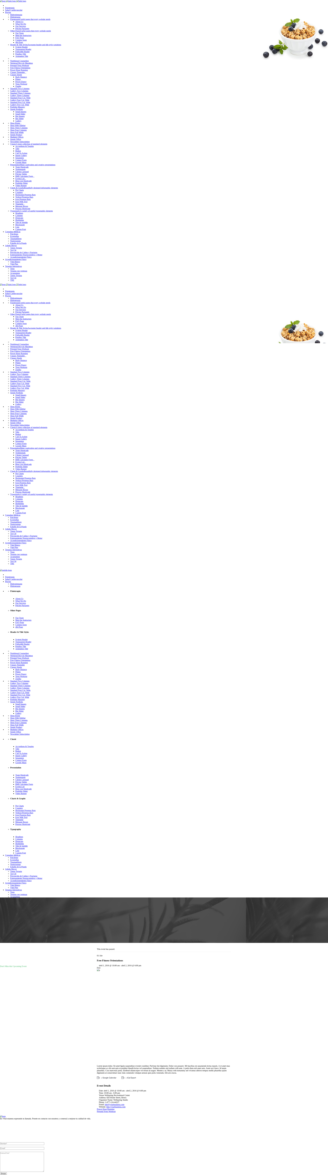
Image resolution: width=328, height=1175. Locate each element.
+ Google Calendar (108, 1077)
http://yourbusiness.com (115, 1107)
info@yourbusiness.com (114, 1104)
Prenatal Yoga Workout (106, 1111)
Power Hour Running (105, 1109)
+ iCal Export (131, 1077)
